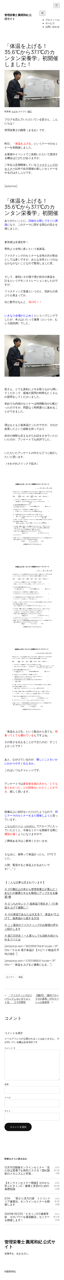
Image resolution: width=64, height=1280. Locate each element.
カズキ (15, 111)
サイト (7, 1110)
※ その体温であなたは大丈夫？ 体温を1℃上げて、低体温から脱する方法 (31, 916)
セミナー (10, 977)
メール (7, 1097)
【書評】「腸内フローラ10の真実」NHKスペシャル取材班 (47, 999)
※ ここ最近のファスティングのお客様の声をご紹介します (31, 927)
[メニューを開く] (57, 5)
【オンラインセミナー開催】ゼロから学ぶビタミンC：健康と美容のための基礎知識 (27, 1186)
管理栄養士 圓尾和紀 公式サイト (18, 17)
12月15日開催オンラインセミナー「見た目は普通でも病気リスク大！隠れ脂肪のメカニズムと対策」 (27, 1170)
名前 (6, 1084)
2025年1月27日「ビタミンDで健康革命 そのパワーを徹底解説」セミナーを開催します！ (27, 1217)
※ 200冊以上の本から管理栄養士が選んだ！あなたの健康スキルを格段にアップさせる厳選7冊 (31, 893)
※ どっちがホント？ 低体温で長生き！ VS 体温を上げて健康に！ (31, 905)
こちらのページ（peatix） (20, 826)
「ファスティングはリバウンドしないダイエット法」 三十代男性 (18, 999)
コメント (9, 1048)
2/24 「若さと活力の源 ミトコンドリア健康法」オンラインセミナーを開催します (27, 1201)
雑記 (30, 111)
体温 (20, 977)
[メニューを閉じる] (42, 13)
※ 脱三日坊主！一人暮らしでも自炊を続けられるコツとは (31, 937)
